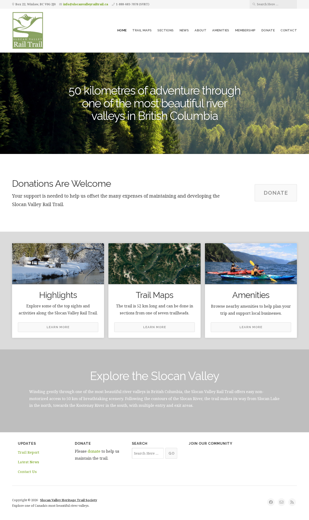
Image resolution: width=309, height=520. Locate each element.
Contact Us (27, 471)
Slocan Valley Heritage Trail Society (68, 500)
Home (122, 30)
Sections (165, 30)
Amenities (220, 30)
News (184, 30)
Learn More (58, 327)
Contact (289, 30)
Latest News (28, 462)
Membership (245, 30)
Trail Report (28, 452)
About (200, 30)
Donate (268, 30)
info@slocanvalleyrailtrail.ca (85, 4)
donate (94, 451)
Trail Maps (142, 30)
